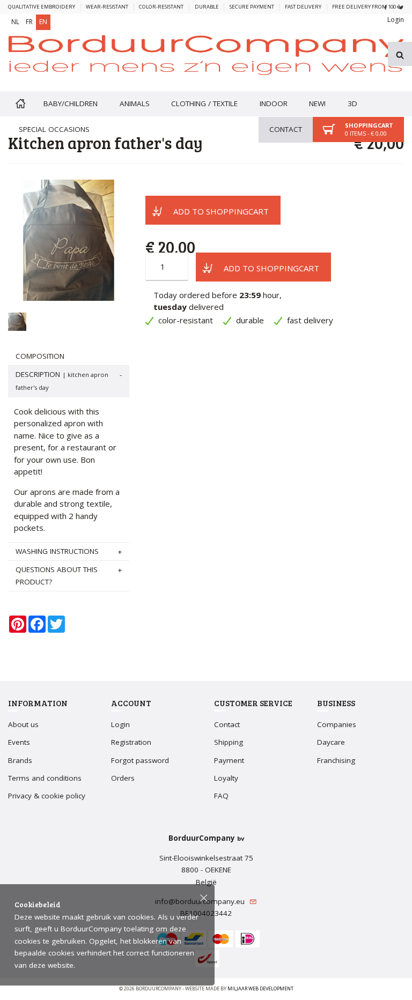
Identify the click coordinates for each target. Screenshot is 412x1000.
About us (23, 724)
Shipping (228, 742)
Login (395, 19)
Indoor (274, 103)
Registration (131, 742)
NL (15, 21)
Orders (123, 778)
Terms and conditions (45, 778)
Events (19, 742)
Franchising (336, 760)
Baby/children (70, 103)
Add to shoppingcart (221, 211)
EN (43, 21)
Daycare (331, 742)
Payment (229, 760)
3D (352, 103)
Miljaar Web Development (260, 988)
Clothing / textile (204, 103)
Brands (20, 760)
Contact (285, 129)
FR (29, 21)
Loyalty (226, 778)
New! (317, 103)
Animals (135, 103)
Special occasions (54, 129)
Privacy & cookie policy (46, 796)
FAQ (221, 796)
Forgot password (140, 760)
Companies (336, 724)
